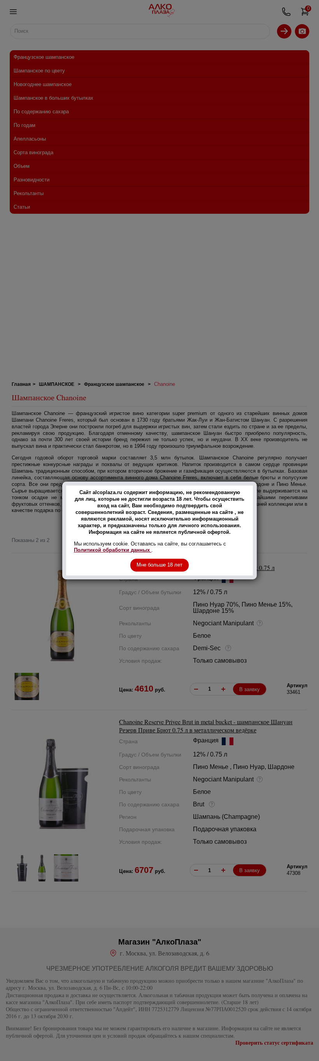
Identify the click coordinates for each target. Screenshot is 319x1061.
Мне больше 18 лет (159, 565)
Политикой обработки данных (112, 550)
